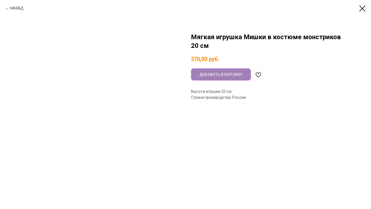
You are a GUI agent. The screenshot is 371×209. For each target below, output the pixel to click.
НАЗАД (17, 8)
